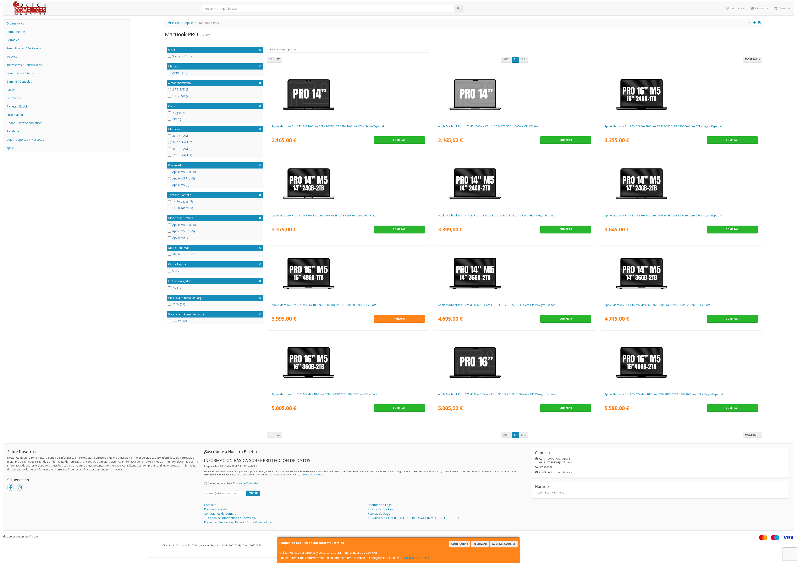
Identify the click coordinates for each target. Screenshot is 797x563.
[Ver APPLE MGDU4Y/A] (514, 273)
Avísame (399, 318)
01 (515, 59)
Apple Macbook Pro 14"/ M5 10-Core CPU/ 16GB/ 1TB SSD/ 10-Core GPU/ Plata (488, 126)
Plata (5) (177, 119)
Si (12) (176, 271)
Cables (10, 90)
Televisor (12, 57)
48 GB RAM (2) (182, 149)
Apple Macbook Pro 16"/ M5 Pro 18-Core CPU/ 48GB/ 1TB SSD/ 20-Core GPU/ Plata (324, 305)
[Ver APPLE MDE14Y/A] (348, 94)
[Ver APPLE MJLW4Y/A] (514, 184)
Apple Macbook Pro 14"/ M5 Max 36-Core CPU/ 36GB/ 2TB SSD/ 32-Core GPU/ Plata (657, 305)
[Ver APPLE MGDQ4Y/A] (681, 273)
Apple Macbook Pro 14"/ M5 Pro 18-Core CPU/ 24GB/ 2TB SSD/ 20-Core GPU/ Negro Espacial (663, 215)
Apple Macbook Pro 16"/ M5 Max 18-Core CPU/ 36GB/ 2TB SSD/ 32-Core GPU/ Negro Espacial (497, 394)
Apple (10, 148)
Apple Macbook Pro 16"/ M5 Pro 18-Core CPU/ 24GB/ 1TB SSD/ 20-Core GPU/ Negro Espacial (663, 126)
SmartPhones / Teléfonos (23, 48)
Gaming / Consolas (19, 81)
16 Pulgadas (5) (182, 208)
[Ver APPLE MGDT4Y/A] (681, 184)
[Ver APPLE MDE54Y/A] (514, 94)
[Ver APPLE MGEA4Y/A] (681, 94)
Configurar (459, 544)
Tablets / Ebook (17, 106)
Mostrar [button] (751, 59)
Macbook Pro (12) (184, 254)
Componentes (16, 32)
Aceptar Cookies (503, 544)
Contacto (761, 8)
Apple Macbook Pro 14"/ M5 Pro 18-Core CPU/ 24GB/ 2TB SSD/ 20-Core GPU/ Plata (324, 215)
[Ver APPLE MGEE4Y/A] (681, 362)
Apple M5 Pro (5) (183, 178)
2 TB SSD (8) (180, 89)
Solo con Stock (182, 56)
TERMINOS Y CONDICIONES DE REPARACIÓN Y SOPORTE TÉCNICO (414, 518)
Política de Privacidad (313, 474)
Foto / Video (14, 115)
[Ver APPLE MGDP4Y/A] (348, 184)
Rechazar (480, 544)
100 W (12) (179, 321)
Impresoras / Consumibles (24, 65)
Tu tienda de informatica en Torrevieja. (230, 518)
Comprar (399, 140)
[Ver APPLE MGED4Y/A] (514, 362)
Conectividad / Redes (20, 73)
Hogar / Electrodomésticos (24, 123)
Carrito (783, 8)
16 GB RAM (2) (182, 155)
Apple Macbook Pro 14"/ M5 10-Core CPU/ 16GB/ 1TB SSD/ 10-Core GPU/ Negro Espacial (328, 126)
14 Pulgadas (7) (182, 201)
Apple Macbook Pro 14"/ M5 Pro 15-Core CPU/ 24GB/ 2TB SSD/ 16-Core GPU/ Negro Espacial (496, 215)
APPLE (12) (179, 73)
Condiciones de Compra (220, 513)
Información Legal (380, 505)
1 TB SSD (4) (180, 96)
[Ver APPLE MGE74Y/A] (348, 362)
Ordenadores (15, 23)
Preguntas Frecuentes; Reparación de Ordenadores (238, 522)
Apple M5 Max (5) (184, 172)
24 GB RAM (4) (182, 142)
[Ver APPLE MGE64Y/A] (348, 273)
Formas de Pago (379, 513)
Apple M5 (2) (180, 185)
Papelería (12, 131)
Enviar (253, 493)
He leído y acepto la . (234, 483)
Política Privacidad (216, 509)
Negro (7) (178, 113)
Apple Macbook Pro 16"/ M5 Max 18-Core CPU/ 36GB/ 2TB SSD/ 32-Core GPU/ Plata (324, 394)
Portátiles (12, 40)
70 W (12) (178, 304)
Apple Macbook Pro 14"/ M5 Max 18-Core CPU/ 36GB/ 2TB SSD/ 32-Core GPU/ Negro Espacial (497, 305)
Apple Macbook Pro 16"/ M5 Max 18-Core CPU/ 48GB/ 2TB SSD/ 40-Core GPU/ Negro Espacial (664, 394)
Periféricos (13, 98)
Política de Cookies (417, 558)
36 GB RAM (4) (182, 136)
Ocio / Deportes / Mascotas (25, 140)
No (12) (177, 287)
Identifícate (737, 8)
